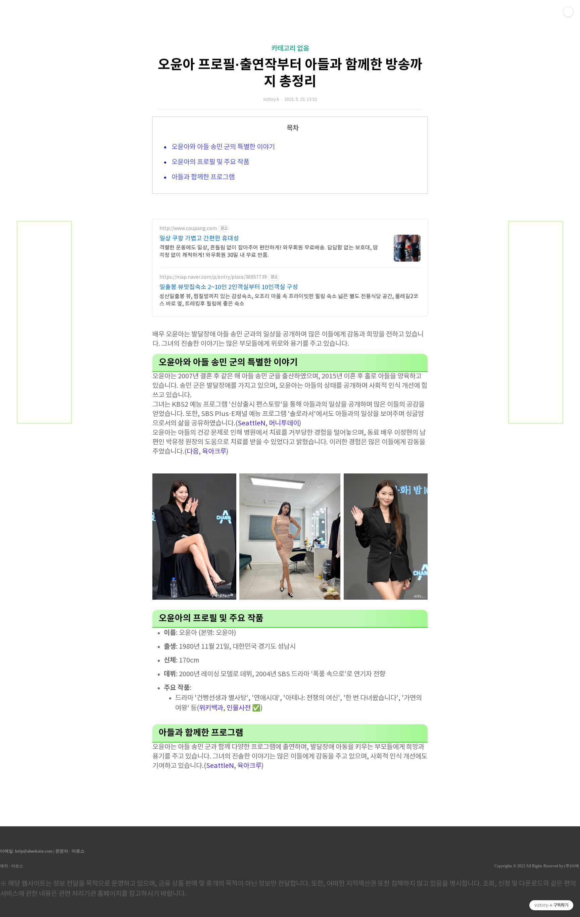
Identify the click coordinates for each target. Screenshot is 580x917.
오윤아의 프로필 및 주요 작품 (209, 162)
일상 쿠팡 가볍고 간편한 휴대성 (199, 238)
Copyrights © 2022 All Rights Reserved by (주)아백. (537, 866)
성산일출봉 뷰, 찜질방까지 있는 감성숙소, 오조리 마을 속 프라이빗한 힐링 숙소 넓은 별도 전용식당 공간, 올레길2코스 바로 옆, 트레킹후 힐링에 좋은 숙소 (288, 300)
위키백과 (211, 708)
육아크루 (214, 452)
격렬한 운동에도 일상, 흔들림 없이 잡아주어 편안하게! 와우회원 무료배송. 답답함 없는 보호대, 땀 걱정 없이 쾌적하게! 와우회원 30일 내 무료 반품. (268, 251)
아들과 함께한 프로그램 (202, 177)
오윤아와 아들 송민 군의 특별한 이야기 (222, 147)
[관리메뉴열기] (568, 12)
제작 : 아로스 (11, 866)
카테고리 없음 (290, 49)
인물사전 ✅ (243, 708)
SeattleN (251, 423)
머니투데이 (284, 423)
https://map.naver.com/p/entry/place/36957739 (213, 277)
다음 (193, 452)
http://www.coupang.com (188, 228)
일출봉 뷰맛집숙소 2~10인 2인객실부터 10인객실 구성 (228, 287)
